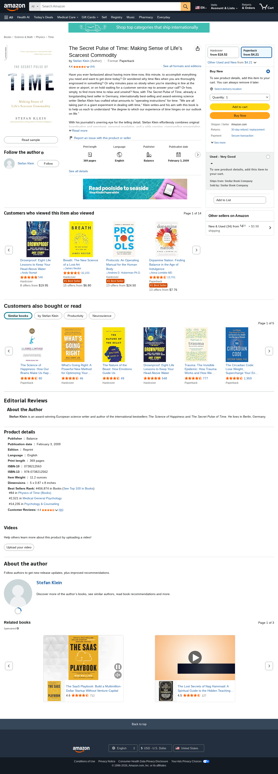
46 (81, 378)
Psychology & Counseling (41, 504)
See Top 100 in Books (78, 488)
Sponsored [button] (10, 628)
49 (122, 378)
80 (40, 378)
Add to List (223, 200)
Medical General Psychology (42, 498)
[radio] (223, 52)
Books (7, 37)
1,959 (248, 378)
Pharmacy (146, 17)
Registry (116, 17)
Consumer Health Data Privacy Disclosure (143, 761)
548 (164, 378)
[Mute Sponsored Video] (118, 675)
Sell (104, 17)
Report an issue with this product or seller (102, 138)
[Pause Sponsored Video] (118, 667)
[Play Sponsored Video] (195, 657)
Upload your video (19, 547)
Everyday (163, 17)
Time (51, 37)
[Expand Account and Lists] (237, 8)
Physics (40, 37)
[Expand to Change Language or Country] (206, 8)
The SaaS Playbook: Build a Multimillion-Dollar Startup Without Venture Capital (93, 688)
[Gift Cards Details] (97, 17)
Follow (48, 163)
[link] (38, 264)
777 (205, 378)
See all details (78, 171)
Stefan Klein (81, 61)
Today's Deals (43, 17)
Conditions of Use (84, 761)
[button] (8, 17)
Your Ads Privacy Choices (186, 761)
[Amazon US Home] (81, 749)
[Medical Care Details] (77, 17)
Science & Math (23, 37)
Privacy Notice (106, 761)
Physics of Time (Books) (34, 492)
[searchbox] (110, 6)
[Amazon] (15, 6)
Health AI (23, 17)
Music (131, 17)
